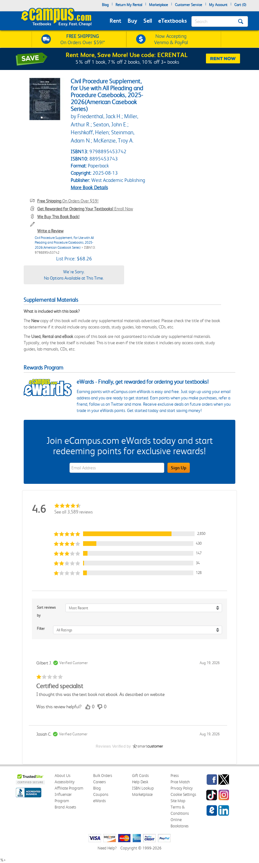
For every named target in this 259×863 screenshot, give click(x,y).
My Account (218, 5)
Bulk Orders (102, 775)
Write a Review (50, 230)
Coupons (100, 794)
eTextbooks (172, 20)
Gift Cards (140, 775)
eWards (99, 800)
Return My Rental (129, 5)
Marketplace (158, 5)
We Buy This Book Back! (58, 216)
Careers (99, 781)
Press (175, 775)
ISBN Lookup (143, 788)
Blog (105, 5)
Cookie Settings (183, 794)
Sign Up (178, 467)
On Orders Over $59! (68, 200)
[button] (129, 534)
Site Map (178, 800)
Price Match (180, 781)
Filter (41, 628)
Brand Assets (65, 807)
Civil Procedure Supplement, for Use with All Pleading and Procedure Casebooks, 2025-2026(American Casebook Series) (64, 243)
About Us (62, 775)
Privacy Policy (182, 788)
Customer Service (188, 5)
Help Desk (140, 781)
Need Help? (107, 848)
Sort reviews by (46, 611)
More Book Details (89, 187)
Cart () (240, 5)
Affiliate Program (69, 788)
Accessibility (65, 781)
